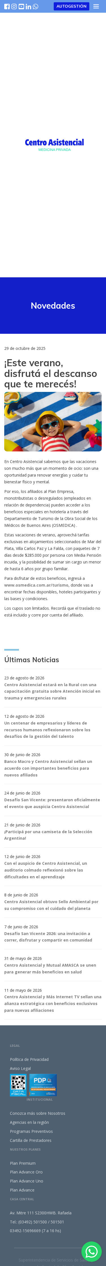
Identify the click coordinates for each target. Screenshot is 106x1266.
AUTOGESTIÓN (71, 6)
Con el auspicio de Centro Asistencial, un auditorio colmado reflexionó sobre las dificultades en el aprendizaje (45, 870)
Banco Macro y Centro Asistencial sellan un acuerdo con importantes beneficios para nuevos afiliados (48, 768)
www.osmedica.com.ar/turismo (36, 585)
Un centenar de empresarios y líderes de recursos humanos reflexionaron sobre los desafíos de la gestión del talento (47, 729)
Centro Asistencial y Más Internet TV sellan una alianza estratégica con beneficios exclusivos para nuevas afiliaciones (52, 1003)
